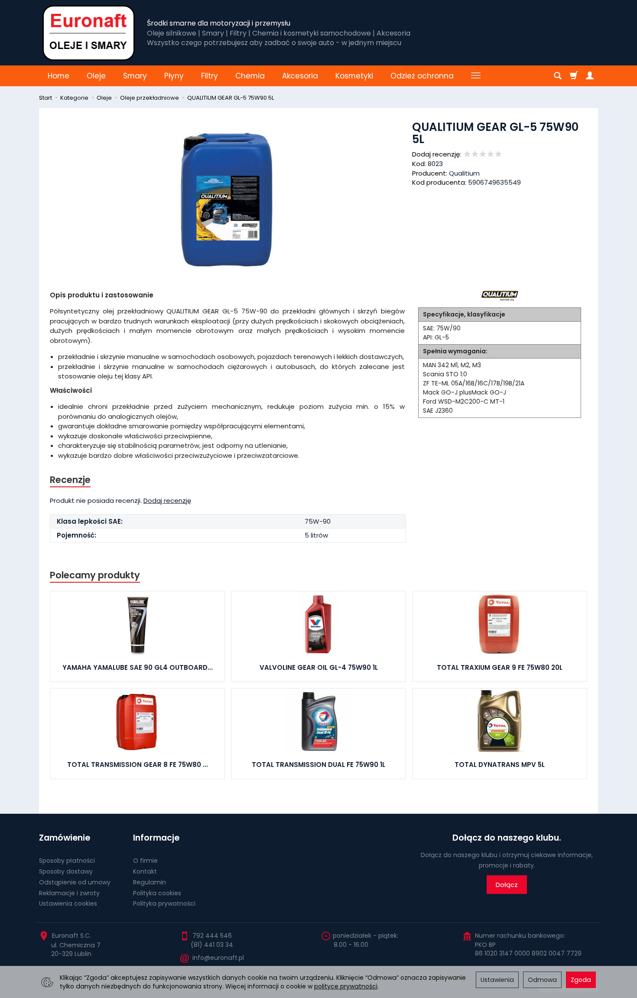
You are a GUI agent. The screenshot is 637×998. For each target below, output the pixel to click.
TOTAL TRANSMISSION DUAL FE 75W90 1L (318, 764)
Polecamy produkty (95, 575)
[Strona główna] (88, 32)
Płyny (174, 76)
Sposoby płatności (67, 860)
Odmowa (542, 979)
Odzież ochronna (422, 76)
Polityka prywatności (164, 903)
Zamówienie (64, 837)
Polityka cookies (157, 893)
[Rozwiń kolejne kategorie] (475, 75)
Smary (135, 76)
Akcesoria (300, 76)
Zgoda (581, 979)
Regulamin (149, 882)
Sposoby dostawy (66, 871)
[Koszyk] (574, 75)
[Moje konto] (590, 75)
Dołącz (507, 884)
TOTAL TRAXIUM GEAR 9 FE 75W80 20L (499, 667)
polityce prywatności (345, 986)
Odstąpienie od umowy (74, 882)
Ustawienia (497, 979)
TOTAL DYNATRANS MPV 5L (500, 764)
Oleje (96, 76)
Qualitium (464, 173)
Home (58, 76)
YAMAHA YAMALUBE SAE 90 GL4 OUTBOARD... (137, 667)
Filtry (209, 76)
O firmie (145, 860)
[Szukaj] (557, 75)
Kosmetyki (354, 76)
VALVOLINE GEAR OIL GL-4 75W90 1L (319, 667)
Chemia (250, 76)
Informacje (156, 837)
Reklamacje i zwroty (69, 893)
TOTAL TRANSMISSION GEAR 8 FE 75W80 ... (137, 764)
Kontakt (145, 871)
